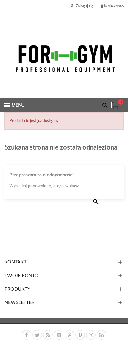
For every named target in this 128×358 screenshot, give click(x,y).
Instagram (91, 335)
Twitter (37, 335)
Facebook (26, 335)
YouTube (58, 335)
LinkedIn (101, 335)
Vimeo (80, 335)
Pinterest (69, 335)
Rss (48, 335)
